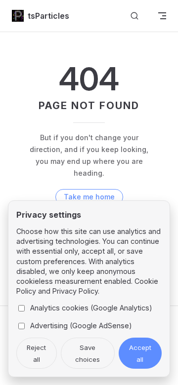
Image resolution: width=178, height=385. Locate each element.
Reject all (36, 353)
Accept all (140, 353)
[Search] (134, 16)
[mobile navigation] (162, 16)
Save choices (87, 353)
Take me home (89, 196)
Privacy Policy (75, 291)
